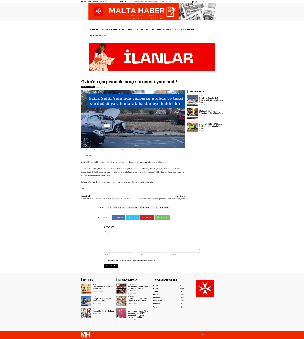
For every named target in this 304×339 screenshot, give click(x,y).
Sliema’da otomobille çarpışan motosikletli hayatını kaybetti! (161, 199)
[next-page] (86, 322)
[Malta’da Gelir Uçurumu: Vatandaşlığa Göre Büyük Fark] (192, 113)
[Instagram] (213, 335)
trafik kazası (164, 207)
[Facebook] (200, 335)
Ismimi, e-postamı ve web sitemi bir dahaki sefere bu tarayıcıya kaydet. (131, 260)
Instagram (219, 335)
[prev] (180, 1)
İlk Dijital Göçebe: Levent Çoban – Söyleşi (102, 300)
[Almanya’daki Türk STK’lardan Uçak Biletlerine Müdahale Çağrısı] (192, 126)
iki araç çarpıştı (132, 207)
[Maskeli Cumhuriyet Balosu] (86, 313)
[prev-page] (82, 322)
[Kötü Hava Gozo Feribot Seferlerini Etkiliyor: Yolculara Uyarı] (192, 100)
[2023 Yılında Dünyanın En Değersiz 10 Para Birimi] (121, 301)
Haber (91, 87)
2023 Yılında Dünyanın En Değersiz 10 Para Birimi (137, 300)
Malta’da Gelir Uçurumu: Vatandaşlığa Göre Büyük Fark (211, 112)
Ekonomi (131, 284)
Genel (84, 87)
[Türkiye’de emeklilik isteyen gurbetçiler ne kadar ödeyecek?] (121, 288)
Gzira (109, 207)
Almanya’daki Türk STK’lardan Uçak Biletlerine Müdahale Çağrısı (210, 126)
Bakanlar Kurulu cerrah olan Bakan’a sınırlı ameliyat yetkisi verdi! (105, 199)
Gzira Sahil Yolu (119, 207)
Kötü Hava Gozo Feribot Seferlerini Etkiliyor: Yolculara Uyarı (211, 100)
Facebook (205, 335)
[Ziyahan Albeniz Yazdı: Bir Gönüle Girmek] (86, 288)
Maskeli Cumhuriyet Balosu (103, 311)
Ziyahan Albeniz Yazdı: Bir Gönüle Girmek (103, 287)
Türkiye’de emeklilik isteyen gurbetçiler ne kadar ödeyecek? (138, 288)
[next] (184, 1)
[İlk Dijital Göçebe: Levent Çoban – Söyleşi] (86, 301)
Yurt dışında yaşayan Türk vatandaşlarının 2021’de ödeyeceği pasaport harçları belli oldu (138, 314)
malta (155, 207)
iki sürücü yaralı (145, 207)
